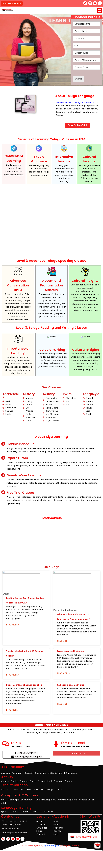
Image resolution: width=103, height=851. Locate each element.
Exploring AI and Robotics (70, 651)
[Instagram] (90, 3)
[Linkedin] (13, 839)
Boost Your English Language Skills (24, 684)
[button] (99, 10)
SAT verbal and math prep (71, 684)
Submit (78, 79)
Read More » (12, 624)
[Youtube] (95, 3)
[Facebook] (85, 3)
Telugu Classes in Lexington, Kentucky (75, 102)
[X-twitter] (100, 3)
